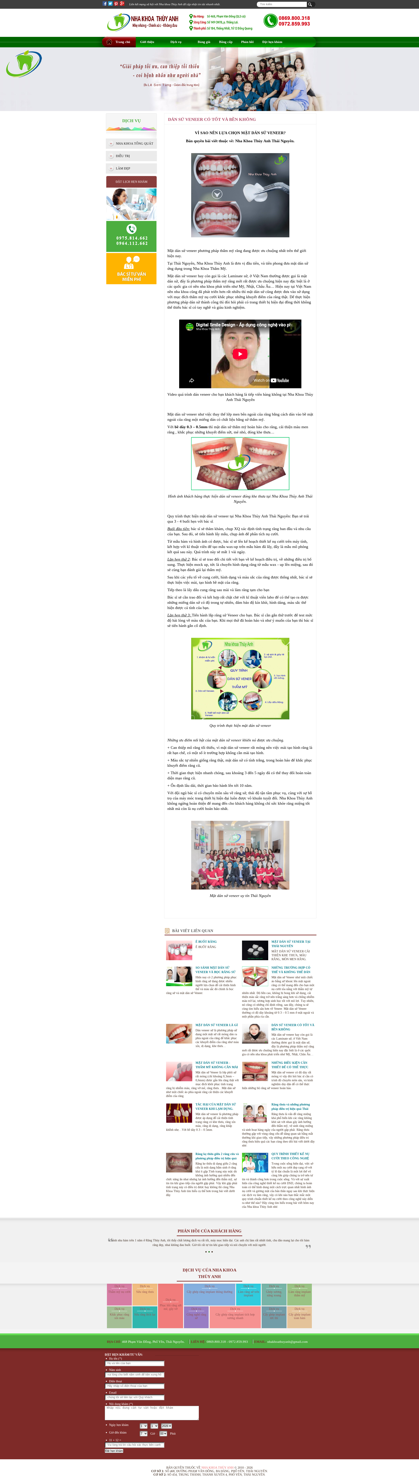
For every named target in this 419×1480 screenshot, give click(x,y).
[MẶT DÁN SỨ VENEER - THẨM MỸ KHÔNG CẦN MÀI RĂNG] (179, 1072)
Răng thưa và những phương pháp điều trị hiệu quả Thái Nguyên (290, 1109)
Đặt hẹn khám (272, 42)
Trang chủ (122, 42)
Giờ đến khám (118, 1432)
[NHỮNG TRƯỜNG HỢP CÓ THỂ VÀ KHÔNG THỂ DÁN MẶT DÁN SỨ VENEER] (255, 977)
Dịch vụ (175, 42)
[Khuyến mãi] (24, 88)
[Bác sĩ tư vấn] (131, 283)
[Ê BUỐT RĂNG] (179, 951)
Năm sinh (115, 1370)
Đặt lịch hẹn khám (131, 181)
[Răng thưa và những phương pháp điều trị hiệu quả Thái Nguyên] (255, 1113)
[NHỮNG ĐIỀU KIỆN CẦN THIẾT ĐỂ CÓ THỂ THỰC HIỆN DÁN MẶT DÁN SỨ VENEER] (255, 1072)
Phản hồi (247, 42)
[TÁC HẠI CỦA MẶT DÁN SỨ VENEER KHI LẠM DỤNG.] (179, 1113)
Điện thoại (115, 1381)
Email (113, 1392)
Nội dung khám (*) (121, 1404)
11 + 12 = (115, 1440)
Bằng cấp (225, 42)
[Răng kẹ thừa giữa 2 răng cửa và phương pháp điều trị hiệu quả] (179, 1163)
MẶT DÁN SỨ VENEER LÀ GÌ (217, 1025)
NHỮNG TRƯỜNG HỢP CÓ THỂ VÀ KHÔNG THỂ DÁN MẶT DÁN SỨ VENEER (290, 972)
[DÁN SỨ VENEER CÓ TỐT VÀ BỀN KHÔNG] (255, 1034)
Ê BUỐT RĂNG (206, 941)
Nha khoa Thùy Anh (217, 1467)
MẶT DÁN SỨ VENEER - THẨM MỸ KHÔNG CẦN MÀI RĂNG (217, 1067)
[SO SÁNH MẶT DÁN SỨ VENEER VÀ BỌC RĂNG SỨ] (179, 977)
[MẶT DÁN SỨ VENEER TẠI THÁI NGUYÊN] (255, 951)
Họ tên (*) (115, 1358)
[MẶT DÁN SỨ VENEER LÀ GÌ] (179, 1034)
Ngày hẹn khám (119, 1425)
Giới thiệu (147, 42)
